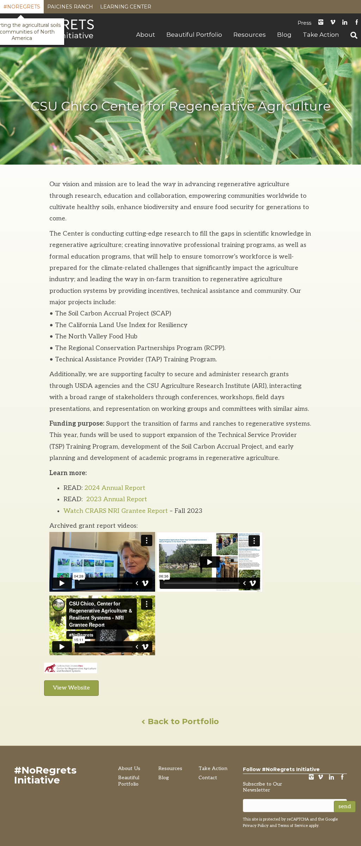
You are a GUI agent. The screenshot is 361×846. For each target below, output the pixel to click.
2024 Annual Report (114, 488)
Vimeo (332, 22)
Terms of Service (293, 825)
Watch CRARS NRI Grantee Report (115, 511)
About (145, 34)
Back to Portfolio (182, 721)
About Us (129, 768)
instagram (320, 22)
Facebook (342, 777)
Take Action (321, 34)
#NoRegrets (22, 8)
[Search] (351, 35)
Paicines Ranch (70, 8)
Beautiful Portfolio (194, 34)
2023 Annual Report (115, 499)
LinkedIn (344, 22)
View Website (71, 688)
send (344, 806)
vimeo (320, 777)
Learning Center (126, 8)
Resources (249, 34)
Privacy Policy (256, 825)
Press (304, 23)
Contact (207, 778)
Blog (284, 34)
